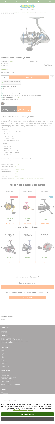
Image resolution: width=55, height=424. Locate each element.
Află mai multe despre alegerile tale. (23, 410)
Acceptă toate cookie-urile (27, 414)
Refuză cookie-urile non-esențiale (27, 419)
